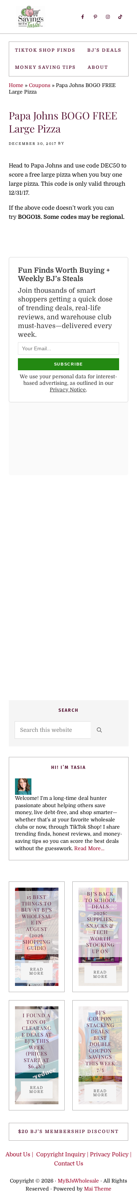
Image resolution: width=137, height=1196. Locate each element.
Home (16, 85)
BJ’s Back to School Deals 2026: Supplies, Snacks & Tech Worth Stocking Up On (100, 922)
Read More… (89, 848)
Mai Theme (97, 1189)
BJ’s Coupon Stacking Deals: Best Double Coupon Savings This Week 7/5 (100, 1041)
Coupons (39, 85)
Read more (41, 971)
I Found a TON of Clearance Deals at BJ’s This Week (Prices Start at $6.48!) (37, 1040)
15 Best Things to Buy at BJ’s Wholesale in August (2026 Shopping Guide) (36, 922)
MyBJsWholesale (78, 1181)
